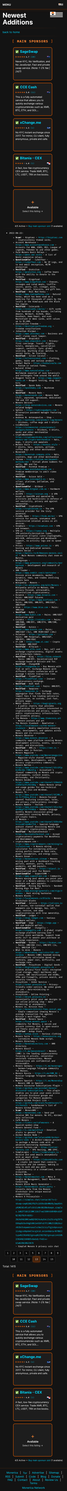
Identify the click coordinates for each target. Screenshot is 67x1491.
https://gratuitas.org (28, 272)
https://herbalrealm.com (47, 363)
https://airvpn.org (37, 494)
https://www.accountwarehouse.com (35, 245)
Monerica (12, 1472)
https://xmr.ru (48, 748)
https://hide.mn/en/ (43, 516)
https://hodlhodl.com (28, 686)
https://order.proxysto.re (31, 984)
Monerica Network (33, 1487)
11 (21, 1259)
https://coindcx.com (39, 620)
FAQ (10, 1479)
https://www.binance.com (41, 595)
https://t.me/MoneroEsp (49, 1081)
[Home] (56, 15)
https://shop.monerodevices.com (34, 405)
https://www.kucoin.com (29, 629)
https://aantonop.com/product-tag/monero (39, 420)
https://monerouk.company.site (33, 454)
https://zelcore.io (51, 903)
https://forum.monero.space (31, 1021)
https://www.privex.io (39, 546)
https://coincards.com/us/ (31, 309)
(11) (33, 92)
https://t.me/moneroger (49, 1066)
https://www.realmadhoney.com (32, 294)
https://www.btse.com (36, 607)
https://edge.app (46, 923)
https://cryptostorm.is (29, 509)
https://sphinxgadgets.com (41, 410)
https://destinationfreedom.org (34, 326)
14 (44, 1259)
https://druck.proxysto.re (31, 997)
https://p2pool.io (50, 869)
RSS (7, 1476)
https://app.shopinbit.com (31, 341)
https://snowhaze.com (41, 526)
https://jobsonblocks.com (48, 1159)
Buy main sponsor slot (39, 226)
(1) (32, 163)
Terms (33, 1483)
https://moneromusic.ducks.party (34, 1187)
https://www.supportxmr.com (31, 876)
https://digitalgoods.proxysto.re (35, 967)
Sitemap (54, 1472)
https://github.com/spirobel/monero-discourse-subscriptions (37, 1089)
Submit (19, 1476)
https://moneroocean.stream (31, 859)
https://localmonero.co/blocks (33, 898)
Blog (43, 1476)
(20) (33, 57)
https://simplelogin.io (45, 1152)
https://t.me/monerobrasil (31, 1051)
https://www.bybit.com (28, 615)
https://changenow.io (28, 666)
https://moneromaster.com (30, 1177)
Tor (25, 1473)
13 (36, 1259)
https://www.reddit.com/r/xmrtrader (36, 573)
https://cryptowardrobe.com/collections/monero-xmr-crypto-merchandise (39, 438)
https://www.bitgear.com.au (31, 489)
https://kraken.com (50, 943)
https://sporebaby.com (28, 388)
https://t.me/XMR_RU (46, 1073)
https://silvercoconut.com (31, 358)
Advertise (38, 1472)
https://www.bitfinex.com (43, 600)
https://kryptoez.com (50, 237)
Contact (22, 1479)
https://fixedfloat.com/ (29, 679)
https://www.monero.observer (32, 738)
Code (32, 1476)
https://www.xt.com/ (37, 642)
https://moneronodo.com (29, 395)
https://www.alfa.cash (28, 649)
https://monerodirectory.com (32, 1044)
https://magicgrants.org (47, 703)
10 (13, 1259)
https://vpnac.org (36, 531)
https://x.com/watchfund (29, 1130)
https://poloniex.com (41, 634)
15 (51, 1259)
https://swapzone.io (27, 691)
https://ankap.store (27, 1034)
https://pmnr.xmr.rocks (29, 255)
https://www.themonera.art (46, 718)
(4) (32, 128)
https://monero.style (45, 444)
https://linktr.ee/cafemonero (32, 1122)
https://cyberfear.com (28, 262)
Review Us (51, 1479)
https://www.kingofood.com (31, 282)
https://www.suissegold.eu (31, 479)
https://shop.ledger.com (29, 918)
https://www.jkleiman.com (30, 334)
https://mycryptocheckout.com (32, 834)
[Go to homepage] (60, 4)
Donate (55, 1476)
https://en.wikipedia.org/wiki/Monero (37, 585)
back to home (11, 32)
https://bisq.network (49, 657)
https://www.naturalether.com (32, 371)
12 (28, 1259)
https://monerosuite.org (47, 1036)
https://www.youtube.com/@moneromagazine (39, 755)
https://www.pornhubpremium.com (34, 469)
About (36, 1479)
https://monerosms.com (28, 1113)
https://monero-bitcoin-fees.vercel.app (38, 1009)
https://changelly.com (28, 930)
